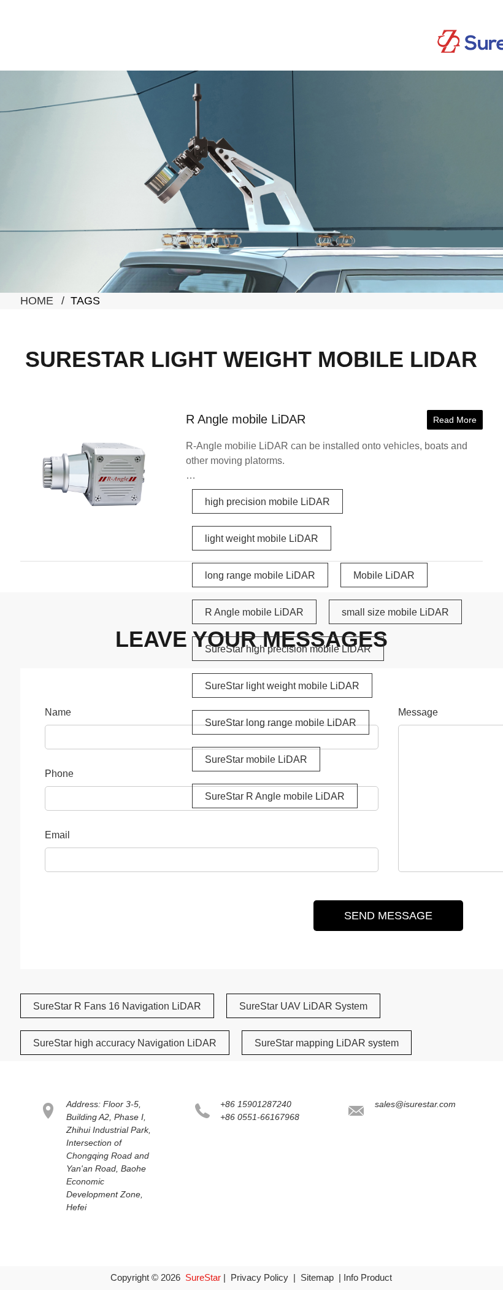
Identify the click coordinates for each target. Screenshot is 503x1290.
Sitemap (317, 1277)
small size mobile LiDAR (395, 612)
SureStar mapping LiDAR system (327, 1043)
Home (36, 301)
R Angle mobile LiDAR (245, 419)
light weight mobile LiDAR (261, 538)
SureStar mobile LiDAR (256, 759)
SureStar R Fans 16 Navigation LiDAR (117, 1006)
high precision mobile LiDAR (267, 501)
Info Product (368, 1277)
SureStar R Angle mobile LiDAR (275, 796)
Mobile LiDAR (384, 575)
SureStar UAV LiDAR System (303, 1006)
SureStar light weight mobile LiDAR (282, 686)
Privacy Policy (259, 1277)
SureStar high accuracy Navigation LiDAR (125, 1043)
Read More (455, 420)
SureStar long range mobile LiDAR (280, 722)
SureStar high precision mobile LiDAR (288, 649)
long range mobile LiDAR (260, 575)
